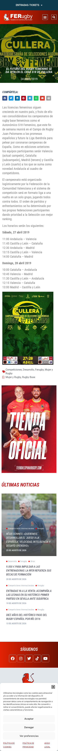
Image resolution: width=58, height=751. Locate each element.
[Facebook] (12, 658)
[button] (53, 686)
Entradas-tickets (27, 5)
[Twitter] (29, 658)
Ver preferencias (29, 735)
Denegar (29, 727)
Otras (32, 561)
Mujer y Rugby (13, 377)
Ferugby (39, 369)
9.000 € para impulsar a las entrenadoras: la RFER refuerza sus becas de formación (28, 570)
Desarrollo (28, 369)
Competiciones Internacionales (21, 528)
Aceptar (29, 718)
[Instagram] (21, 658)
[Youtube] (45, 658)
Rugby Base (28, 377)
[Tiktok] (37, 658)
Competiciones (14, 369)
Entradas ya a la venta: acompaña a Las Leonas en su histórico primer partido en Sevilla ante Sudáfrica (29, 594)
